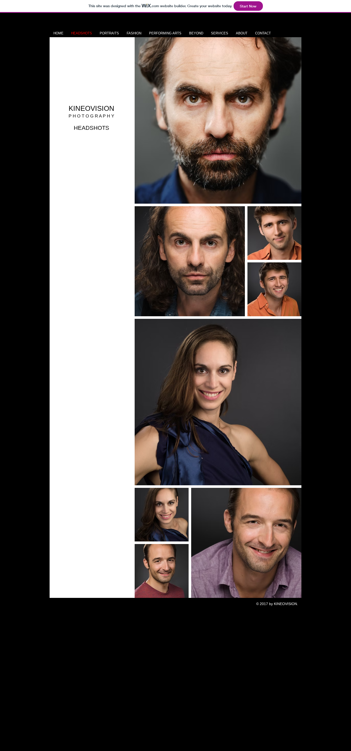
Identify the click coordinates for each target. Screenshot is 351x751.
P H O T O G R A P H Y (91, 116)
